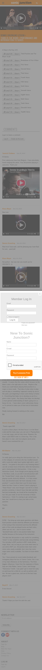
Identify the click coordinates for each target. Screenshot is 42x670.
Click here (24, 325)
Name (9, 342)
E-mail (9, 348)
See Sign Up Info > (21, 377)
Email (9, 303)
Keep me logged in (14, 316)
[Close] (39, 293)
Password (10, 310)
